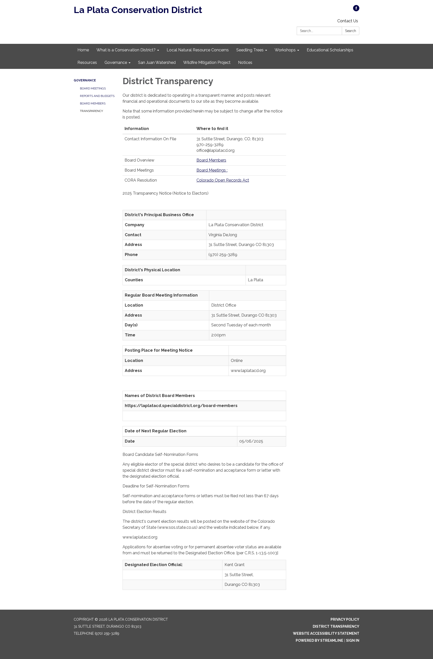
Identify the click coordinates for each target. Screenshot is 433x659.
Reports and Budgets (97, 96)
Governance (85, 80)
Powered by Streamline (319, 640)
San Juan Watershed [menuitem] (157, 62)
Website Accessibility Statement (326, 633)
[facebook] (356, 10)
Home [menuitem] (83, 50)
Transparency (91, 111)
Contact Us (347, 21)
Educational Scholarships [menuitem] (330, 50)
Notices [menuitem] (245, 62)
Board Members (92, 103)
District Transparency (336, 626)
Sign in (352, 640)
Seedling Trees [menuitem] (250, 50)
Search (350, 31)
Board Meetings (93, 88)
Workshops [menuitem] (285, 50)
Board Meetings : (212, 170)
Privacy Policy (345, 619)
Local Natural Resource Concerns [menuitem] (198, 50)
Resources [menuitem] (87, 62)
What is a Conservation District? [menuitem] (126, 50)
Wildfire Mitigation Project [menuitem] (207, 62)
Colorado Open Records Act (222, 180)
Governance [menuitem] (115, 62)
